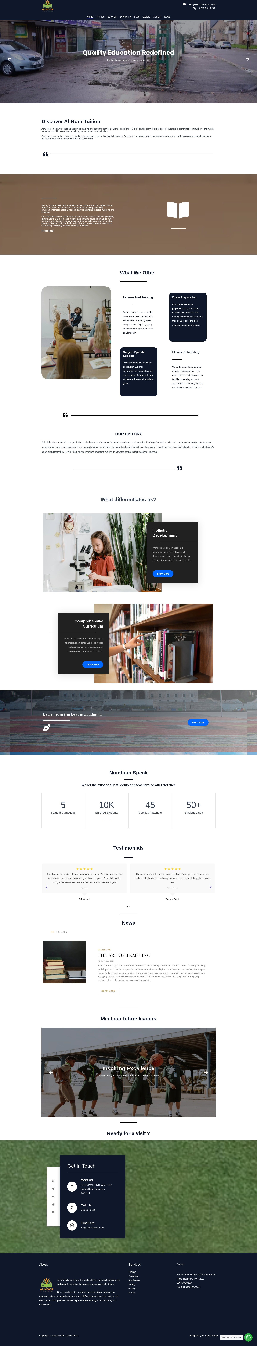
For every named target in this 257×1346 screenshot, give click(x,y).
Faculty (132, 1284)
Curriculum (133, 1276)
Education (104, 950)
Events (131, 1292)
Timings (132, 1272)
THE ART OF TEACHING (124, 955)
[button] (9, 58)
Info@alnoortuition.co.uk (188, 1287)
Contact (180, 1264)
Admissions (134, 1280)
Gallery (131, 1288)
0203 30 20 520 (184, 1282)
